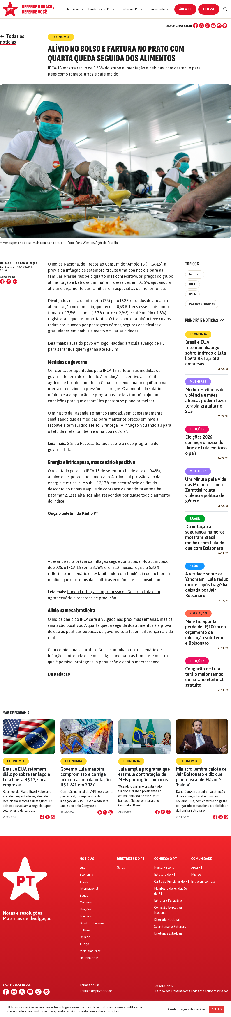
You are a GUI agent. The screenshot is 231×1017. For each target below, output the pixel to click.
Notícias (87, 859)
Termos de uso (90, 985)
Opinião (85, 937)
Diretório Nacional (167, 919)
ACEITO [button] (217, 1009)
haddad (195, 274)
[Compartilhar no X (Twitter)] (8, 281)
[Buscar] (225, 9)
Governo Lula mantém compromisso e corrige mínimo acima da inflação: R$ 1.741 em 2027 (85, 776)
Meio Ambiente (90, 951)
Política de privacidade (96, 991)
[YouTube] (213, 25)
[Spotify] (224, 25)
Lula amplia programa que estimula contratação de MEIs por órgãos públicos (144, 774)
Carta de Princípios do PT (171, 881)
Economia (198, 334)
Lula (82, 867)
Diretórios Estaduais (168, 933)
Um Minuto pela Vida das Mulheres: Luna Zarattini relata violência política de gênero (205, 489)
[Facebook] (195, 25)
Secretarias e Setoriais (170, 926)
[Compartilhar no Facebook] (2, 281)
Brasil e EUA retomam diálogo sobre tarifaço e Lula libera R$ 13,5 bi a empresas (205, 352)
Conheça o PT (165, 859)
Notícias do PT (90, 958)
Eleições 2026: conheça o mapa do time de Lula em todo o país (206, 445)
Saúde (195, 566)
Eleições (197, 429)
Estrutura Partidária (168, 900)
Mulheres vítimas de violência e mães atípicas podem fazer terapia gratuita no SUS (205, 400)
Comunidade (201, 859)
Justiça (84, 944)
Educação (198, 613)
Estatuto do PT (165, 874)
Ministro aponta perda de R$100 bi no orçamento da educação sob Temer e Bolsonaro (205, 632)
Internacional (89, 888)
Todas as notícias (12, 39)
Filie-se (209, 9)
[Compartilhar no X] (47, 817)
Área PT (185, 9)
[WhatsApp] (219, 25)
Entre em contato (203, 881)
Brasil (195, 518)
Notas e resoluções (22, 913)
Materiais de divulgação (27, 918)
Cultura (85, 930)
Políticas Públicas (202, 304)
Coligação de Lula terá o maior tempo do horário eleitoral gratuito (204, 676)
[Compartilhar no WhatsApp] (15, 281)
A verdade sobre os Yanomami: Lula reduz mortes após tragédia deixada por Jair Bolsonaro (206, 584)
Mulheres (198, 381)
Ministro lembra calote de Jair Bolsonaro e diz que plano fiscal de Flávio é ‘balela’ (201, 776)
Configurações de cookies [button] (187, 1009)
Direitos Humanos (92, 923)
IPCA (192, 294)
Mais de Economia (16, 713)
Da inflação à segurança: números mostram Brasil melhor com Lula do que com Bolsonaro (205, 537)
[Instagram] (201, 25)
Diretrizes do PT (131, 859)
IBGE (192, 284)
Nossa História (164, 867)
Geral (121, 867)
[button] (75, 9)
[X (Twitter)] (207, 25)
